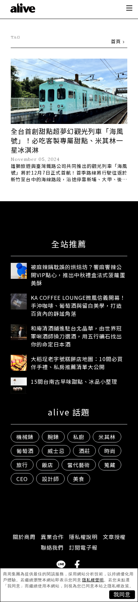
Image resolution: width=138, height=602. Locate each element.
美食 (78, 479)
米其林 (107, 437)
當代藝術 (78, 465)
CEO (22, 479)
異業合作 (52, 537)
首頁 (116, 41)
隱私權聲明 (93, 580)
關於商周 (24, 537)
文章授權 (114, 537)
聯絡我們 (52, 547)
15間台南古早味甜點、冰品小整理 (74, 381)
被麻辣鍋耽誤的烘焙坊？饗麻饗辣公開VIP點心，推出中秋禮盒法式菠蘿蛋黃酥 (78, 275)
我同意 (122, 594)
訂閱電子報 (83, 547)
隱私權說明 (83, 537)
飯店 (47, 465)
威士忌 (56, 451)
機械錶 (24, 437)
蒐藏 (110, 465)
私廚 (78, 437)
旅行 (22, 465)
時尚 (110, 451)
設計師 (50, 479)
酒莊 (84, 451)
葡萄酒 (24, 451)
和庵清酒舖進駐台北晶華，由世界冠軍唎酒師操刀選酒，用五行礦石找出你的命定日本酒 (76, 336)
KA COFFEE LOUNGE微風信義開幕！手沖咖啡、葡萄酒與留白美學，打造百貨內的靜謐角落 (78, 305)
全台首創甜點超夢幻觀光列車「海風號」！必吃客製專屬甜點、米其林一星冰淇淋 (67, 140)
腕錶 (53, 437)
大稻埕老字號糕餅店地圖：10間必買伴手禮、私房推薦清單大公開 (77, 363)
